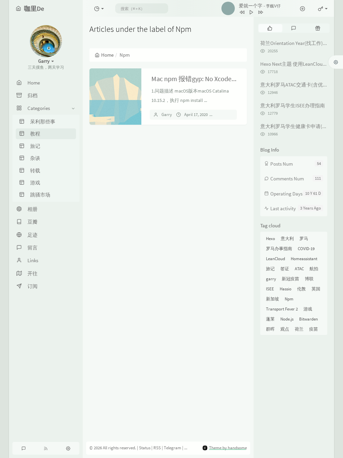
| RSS (156, 448)
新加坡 (272, 299)
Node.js (286, 319)
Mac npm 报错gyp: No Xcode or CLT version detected (224, 78)
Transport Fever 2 (282, 309)
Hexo (270, 238)
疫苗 (313, 329)
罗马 (303, 238)
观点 (284, 329)
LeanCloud (275, 259)
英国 (316, 289)
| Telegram (172, 448)
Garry (166, 114)
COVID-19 (306, 248)
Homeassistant (304, 259)
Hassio (285, 289)
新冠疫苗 (290, 279)
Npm (289, 299)
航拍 (314, 269)
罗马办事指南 (279, 248)
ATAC (299, 269)
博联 (309, 279)
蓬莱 (270, 319)
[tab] (270, 28)
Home (107, 55)
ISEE (270, 289)
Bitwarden (308, 319)
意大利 (287, 238)
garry (271, 279)
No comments (232, 114)
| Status (144, 448)
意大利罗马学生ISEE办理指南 (292, 105)
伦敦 (301, 289)
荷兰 (299, 329)
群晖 (270, 329)
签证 (284, 269)
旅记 (270, 269)
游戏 (307, 309)
